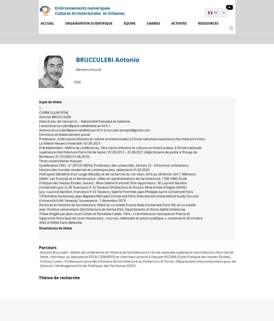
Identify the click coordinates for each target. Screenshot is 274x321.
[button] (181, 23)
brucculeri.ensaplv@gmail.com (127, 130)
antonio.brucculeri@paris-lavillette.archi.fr (71, 130)
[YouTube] (229, 7)
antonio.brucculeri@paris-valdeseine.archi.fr (74, 126)
